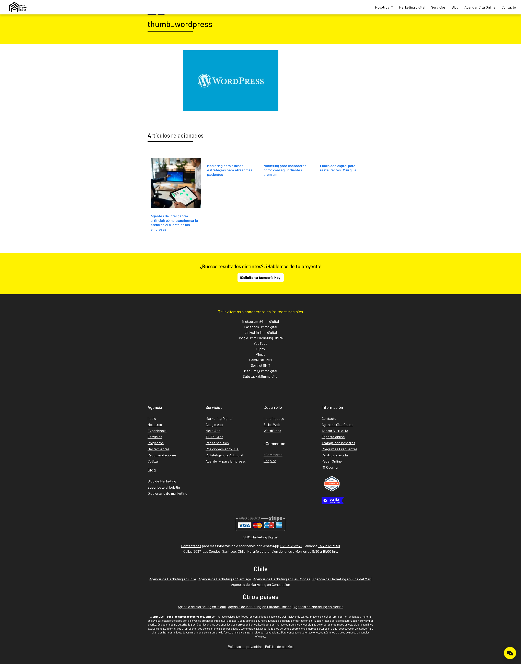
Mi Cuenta (330, 467)
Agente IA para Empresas (226, 461)
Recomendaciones (162, 455)
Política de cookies (279, 646)
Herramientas (158, 449)
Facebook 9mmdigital (260, 327)
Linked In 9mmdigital (260, 332)
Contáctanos (191, 546)
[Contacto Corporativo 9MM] (510, 653)
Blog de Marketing (162, 481)
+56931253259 (291, 546)
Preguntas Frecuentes (339, 449)
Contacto (508, 7)
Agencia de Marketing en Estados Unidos (259, 606)
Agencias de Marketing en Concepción (260, 584)
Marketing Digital (219, 418)
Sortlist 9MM (260, 365)
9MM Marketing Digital (260, 537)
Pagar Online (332, 461)
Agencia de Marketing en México (318, 606)
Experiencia (157, 430)
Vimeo (260, 354)
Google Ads (214, 424)
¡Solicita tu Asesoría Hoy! (261, 277)
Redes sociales (217, 443)
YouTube (260, 343)
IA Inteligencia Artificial (224, 455)
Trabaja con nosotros (338, 443)
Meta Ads (213, 430)
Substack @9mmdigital (260, 376)
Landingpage (274, 418)
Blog (455, 7)
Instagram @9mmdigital (260, 321)
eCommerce (273, 454)
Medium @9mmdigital (260, 371)
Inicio (152, 418)
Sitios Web (272, 424)
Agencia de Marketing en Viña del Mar (341, 579)
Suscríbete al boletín (164, 487)
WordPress (272, 430)
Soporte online (333, 436)
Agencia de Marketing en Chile (172, 579)
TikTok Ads (214, 436)
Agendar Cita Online (479, 7)
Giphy (260, 349)
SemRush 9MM (260, 360)
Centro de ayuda (335, 455)
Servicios (438, 7)
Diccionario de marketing (167, 493)
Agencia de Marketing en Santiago (224, 579)
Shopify (270, 460)
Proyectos (156, 443)
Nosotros (382, 7)
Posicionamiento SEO (222, 449)
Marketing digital (412, 7)
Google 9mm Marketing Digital (260, 338)
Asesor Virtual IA (335, 430)
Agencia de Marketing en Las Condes (281, 579)
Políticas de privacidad (245, 646)
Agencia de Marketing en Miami (202, 606)
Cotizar (153, 461)
